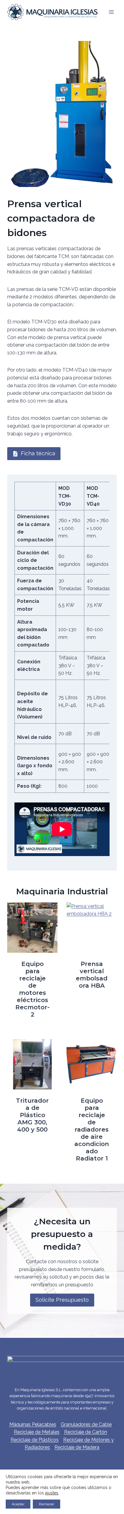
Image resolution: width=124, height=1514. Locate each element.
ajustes (51, 1493)
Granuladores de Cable (86, 1424)
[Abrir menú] (111, 12)
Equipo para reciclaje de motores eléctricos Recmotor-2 (32, 989)
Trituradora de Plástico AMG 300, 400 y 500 (32, 1115)
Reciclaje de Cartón (85, 1432)
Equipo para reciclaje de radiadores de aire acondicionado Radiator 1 (91, 1129)
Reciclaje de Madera (76, 1447)
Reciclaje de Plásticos (35, 1440)
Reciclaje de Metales (37, 1432)
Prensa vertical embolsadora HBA (91, 974)
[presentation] (32, 927)
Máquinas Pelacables (32, 1424)
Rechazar (46, 1504)
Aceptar (18, 1504)
